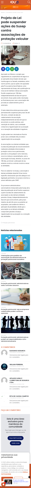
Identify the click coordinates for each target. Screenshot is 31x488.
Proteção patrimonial (9, 222)
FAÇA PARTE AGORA (15, 438)
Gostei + (17, 43)
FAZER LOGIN (15, 443)
